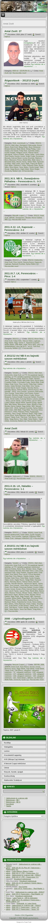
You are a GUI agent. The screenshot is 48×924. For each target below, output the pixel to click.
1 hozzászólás (27, 348)
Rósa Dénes (14, 167)
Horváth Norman (17, 584)
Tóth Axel (36, 346)
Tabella (8, 806)
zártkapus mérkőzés (22, 538)
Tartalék (15, 373)
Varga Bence (14, 169)
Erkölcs (17, 915)
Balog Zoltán (23, 147)
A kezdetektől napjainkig (12, 755)
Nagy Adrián (9, 343)
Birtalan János (31, 569)
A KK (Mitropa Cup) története (14, 759)
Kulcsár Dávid (16, 158)
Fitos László (17, 262)
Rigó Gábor (38, 413)
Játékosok (16, 476)
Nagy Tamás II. (19, 343)
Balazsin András (10, 569)
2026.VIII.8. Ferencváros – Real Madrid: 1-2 (25, 889)
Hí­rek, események (18, 143)
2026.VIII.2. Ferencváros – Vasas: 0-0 (25, 907)
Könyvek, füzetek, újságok (13, 772)
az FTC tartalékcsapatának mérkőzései (26, 377)
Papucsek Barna (36, 164)
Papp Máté (26, 410)
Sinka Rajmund (20, 415)
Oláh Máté (18, 344)
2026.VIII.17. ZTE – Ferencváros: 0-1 (25, 873)
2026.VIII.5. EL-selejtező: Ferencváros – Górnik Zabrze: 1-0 (23, 900)
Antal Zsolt (14, 147)
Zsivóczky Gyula (20, 680)
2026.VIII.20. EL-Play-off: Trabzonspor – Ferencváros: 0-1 (23, 868)
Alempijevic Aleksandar (28, 145)
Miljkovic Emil (38, 593)
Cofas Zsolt (39, 571)
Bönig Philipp (31, 149)
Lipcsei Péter (26, 401)
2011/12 (38, 143)
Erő (23, 915)
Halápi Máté (29, 580)
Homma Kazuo (28, 262)
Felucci (8, 898)
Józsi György (9, 393)
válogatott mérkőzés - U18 (26, 674)
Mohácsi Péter (37, 404)
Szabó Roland (24, 606)
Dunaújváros (20, 218)
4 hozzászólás (38, 538)
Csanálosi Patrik (10, 382)
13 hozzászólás (27, 171)
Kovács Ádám (38, 587)
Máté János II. (37, 160)
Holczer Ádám (28, 341)
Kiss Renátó (14, 587)
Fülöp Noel (23, 151)
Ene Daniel (14, 151)
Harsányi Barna (32, 388)
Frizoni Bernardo (34, 574)
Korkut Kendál (17, 397)
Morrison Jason (10, 669)
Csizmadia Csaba (23, 382)
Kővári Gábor (14, 399)
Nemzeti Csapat (18, 665)
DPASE (12, 218)
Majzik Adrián (20, 402)
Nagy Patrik (15, 596)
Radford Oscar (33, 600)
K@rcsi (7, 37)
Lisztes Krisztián (28, 158)
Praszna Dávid (21, 600)
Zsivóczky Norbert (11, 171)
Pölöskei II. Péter (20, 165)
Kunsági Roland (26, 399)
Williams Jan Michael (35, 678)
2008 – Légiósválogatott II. (19, 618)
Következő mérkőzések (22, 879)
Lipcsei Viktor (36, 401)
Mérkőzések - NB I (12, 800)
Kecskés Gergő (17, 395)
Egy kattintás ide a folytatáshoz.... (34, 65)
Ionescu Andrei (18, 154)
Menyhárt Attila (10, 162)
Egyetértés (29, 915)
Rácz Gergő (16, 413)
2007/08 (37, 665)
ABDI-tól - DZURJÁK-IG (20, 71)
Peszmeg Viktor (36, 410)
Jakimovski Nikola (30, 584)
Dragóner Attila (32, 573)
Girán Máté (26, 386)
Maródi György (31, 402)
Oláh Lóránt (16, 164)
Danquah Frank (10, 573)
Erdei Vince (14, 384)
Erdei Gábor (25, 535)
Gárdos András (29, 576)
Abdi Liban (15, 145)
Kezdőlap (7, 743)
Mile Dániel (13, 404)
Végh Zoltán (24, 169)
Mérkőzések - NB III (13, 802)
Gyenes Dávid (10, 388)
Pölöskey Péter (32, 165)
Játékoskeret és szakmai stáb (17, 798)
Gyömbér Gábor (33, 151)
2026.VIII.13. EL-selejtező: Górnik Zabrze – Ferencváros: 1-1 (24, 884)
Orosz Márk (25, 164)
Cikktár (6, 768)
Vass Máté (23, 419)
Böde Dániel (21, 149)
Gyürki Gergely (10, 153)
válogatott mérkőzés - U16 (25, 672)
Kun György (23, 887)
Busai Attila (39, 380)
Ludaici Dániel (10, 402)
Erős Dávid (14, 574)
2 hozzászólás (13, 611)
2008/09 (7, 667)
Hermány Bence (10, 390)
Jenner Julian (29, 154)
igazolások (8, 154)
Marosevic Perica (15, 160)
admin (8, 868)
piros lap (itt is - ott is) (24, 346)
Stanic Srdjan (31, 604)
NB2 (6, 219)
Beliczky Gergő (15, 379)
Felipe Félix (17, 341)
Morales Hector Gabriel (33, 218)
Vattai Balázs (33, 419)
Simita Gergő (34, 167)
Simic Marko (23, 167)
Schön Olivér (9, 415)
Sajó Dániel (30, 669)
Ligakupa (8, 264)
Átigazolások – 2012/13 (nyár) (21, 80)
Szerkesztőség (9, 776)
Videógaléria (8, 747)
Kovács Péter (21, 589)
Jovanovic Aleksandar (35, 391)
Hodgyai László (21, 153)
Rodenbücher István (24, 602)
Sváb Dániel (31, 415)
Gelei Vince (15, 578)
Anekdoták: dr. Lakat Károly (26, 903)
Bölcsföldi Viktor (28, 380)
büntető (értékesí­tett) (12, 535)
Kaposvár (38, 262)
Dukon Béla (35, 382)
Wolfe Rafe (9, 680)
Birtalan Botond (10, 149)
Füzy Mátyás (18, 576)
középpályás (28, 43)
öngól (25, 344)
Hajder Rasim (19, 580)
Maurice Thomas (15, 593)
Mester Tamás (21, 162)
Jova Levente (21, 391)
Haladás (7, 536)
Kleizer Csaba (29, 395)
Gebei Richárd (16, 386)
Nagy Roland (24, 596)
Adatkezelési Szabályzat (13, 780)
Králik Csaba (30, 156)
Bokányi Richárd (16, 380)
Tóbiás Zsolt (15, 417)
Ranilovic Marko (27, 413)
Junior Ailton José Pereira (24, 393)
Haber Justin (9, 580)
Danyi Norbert (21, 573)
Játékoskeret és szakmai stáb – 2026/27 (24, 865)
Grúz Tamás (35, 386)
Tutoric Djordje (23, 607)
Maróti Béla (27, 160)
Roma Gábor (36, 602)
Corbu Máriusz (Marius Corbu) (22, 871)
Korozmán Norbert (29, 397)
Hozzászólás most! (19, 73)
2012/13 (7, 145)
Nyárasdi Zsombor (18, 264)
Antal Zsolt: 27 (13, 31)
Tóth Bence (32, 417)
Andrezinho (38, 260)
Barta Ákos (21, 569)
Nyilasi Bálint (30, 264)
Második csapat (18, 215)
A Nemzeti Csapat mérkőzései (15, 763)
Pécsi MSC (32, 344)
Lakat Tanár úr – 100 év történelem (25, 898)
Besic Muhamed (34, 147)
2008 (42, 665)
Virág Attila (36, 609)
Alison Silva (38, 339)
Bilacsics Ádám (27, 379)
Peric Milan (9, 165)
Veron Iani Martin (26, 609)
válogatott (27, 670)
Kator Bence (24, 667)
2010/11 (32, 476)
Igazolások (10, 804)
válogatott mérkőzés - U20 (26, 676)
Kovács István (20, 156)
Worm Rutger (34, 169)
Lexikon (6, 751)
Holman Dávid (33, 153)
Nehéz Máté (32, 162)
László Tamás (16, 401)
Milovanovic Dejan (24, 404)
